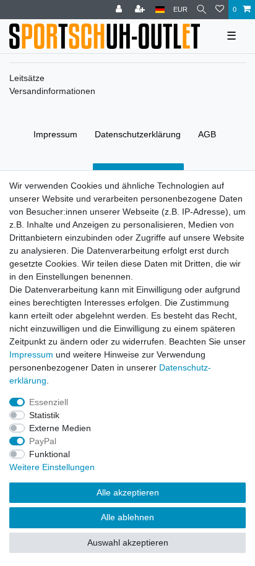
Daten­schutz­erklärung (138, 134)
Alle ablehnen (127, 517)
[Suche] (201, 9)
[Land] (160, 9)
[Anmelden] (120, 9)
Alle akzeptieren (128, 492)
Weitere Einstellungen (52, 467)
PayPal (42, 441)
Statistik (44, 415)
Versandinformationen (52, 91)
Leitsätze (27, 78)
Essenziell (48, 402)
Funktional (49, 454)
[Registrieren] (141, 9)
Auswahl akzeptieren (127, 542)
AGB (207, 134)
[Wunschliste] (219, 9)
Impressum (55, 134)
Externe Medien (60, 428)
